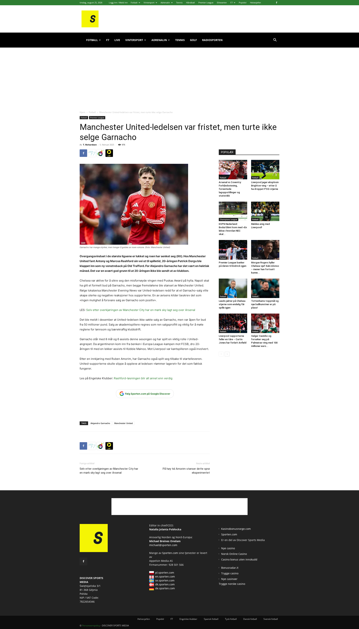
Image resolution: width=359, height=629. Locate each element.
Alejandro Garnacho (100, 423)
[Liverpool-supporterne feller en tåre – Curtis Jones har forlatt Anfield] (233, 323)
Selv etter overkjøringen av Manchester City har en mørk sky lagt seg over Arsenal (140, 310)
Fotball (134, 2)
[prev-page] (221, 354)
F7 (231, 2)
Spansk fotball (211, 619)
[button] (274, 40)
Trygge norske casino (232, 584)
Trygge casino (229, 573)
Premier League (205, 2)
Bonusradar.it (229, 567)
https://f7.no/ (92, 153)
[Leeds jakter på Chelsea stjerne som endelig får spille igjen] (233, 288)
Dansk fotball (250, 619)
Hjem (82, 112)
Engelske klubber (188, 619)
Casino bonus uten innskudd (239, 559)
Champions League (228, 219)
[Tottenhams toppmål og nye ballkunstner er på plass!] (265, 288)
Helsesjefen (255, 2)
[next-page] (227, 354)
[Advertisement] (179, 74)
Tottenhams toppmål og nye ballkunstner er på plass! (265, 304)
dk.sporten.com (165, 584)
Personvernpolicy (91, 625)
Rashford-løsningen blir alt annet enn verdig (143, 378)
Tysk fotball (231, 619)
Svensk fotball (270, 619)
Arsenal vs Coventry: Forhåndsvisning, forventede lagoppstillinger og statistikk (230, 189)
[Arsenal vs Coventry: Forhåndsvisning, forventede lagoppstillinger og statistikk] (233, 169)
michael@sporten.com (163, 545)
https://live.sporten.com (109, 153)
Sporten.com (170, 553)
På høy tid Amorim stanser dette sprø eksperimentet (186, 470)
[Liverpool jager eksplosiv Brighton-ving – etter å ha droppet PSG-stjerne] (265, 169)
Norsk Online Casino (234, 554)
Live (117, 40)
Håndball (190, 2)
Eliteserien (222, 2)
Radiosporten (212, 40)
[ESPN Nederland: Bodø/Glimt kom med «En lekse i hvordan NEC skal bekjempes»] (233, 211)
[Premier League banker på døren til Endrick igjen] (233, 249)
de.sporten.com (165, 588)
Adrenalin (165, 2)
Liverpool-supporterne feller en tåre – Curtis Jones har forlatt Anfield (232, 339)
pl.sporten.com (164, 572)
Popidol (242, 2)
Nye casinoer (229, 579)
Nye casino (228, 548)
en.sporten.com (165, 576)
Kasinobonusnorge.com (236, 529)
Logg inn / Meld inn (118, 2)
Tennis (179, 2)
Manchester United (123, 423)
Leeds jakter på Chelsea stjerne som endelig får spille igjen (232, 304)
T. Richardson (90, 144)
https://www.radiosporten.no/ (100, 153)
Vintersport (149, 2)
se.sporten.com (164, 580)
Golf (193, 40)
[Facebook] (276, 2)
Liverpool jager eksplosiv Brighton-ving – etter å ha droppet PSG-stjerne (265, 185)
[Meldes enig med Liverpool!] (265, 211)
